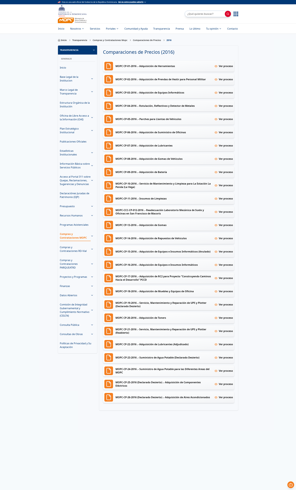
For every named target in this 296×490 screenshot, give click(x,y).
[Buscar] (228, 14)
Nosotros (75, 28)
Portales (111, 28)
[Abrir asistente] (290, 484)
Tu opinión (212, 28)
